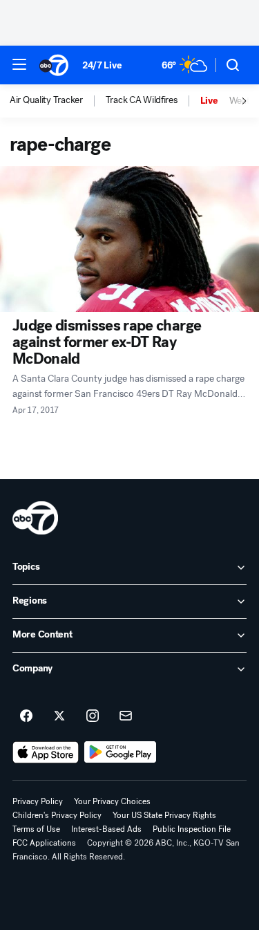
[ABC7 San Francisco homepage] (53, 65)
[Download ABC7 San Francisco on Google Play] (120, 752)
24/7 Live (102, 65)
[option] (58, 100)
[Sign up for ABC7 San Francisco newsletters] (126, 716)
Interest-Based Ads (106, 829)
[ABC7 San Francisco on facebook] (26, 716)
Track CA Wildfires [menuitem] (142, 100)
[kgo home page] (35, 517)
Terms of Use (36, 829)
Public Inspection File (192, 829)
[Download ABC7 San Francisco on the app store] (45, 752)
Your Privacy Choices (112, 801)
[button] (19, 64)
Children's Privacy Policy (57, 815)
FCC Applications (44, 843)
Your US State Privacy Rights (164, 815)
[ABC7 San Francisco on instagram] (92, 716)
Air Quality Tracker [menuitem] (46, 100)
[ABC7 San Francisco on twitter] (59, 716)
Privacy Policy (37, 801)
